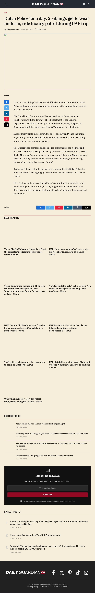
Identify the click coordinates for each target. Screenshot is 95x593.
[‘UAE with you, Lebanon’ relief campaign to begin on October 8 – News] (25, 347)
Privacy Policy (60, 501)
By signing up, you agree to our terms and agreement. (49, 501)
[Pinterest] (6, 119)
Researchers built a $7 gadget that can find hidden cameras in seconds (44, 456)
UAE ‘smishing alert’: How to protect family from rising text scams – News (23, 400)
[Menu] (7, 4)
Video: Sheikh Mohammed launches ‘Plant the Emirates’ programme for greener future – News (25, 252)
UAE (5, 13)
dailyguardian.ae (12, 29)
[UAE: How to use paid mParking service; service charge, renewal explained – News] (70, 234)
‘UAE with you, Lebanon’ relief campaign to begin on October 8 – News (24, 363)
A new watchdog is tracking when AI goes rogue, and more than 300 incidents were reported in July (49, 522)
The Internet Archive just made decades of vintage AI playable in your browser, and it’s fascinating (51, 444)
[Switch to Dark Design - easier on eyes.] (88, 4)
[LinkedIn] (6, 113)
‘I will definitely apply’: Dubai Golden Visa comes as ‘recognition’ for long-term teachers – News (70, 289)
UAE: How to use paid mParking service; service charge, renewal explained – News (69, 252)
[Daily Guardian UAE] (47, 4)
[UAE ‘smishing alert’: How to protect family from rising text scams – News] (25, 384)
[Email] (6, 124)
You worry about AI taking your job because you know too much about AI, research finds (52, 434)
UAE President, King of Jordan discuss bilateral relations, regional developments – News (68, 328)
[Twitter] (6, 107)
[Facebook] (6, 102)
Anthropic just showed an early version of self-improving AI (40, 424)
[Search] (84, 4)
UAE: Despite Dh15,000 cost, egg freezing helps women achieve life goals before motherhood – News (24, 328)
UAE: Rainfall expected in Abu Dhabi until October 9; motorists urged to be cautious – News (70, 365)
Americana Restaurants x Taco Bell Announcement (35, 535)
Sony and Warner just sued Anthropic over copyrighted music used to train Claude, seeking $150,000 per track (47, 547)
